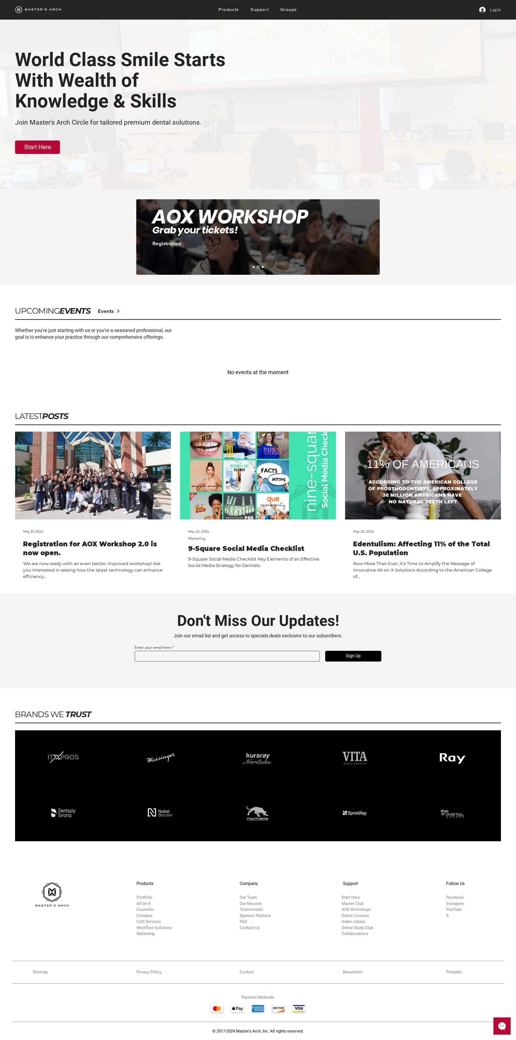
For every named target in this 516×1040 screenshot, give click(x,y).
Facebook (455, 897)
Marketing (196, 538)
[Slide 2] (258, 267)
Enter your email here (153, 647)
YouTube (454, 909)
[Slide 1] (254, 267)
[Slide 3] (262, 267)
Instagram (455, 903)
